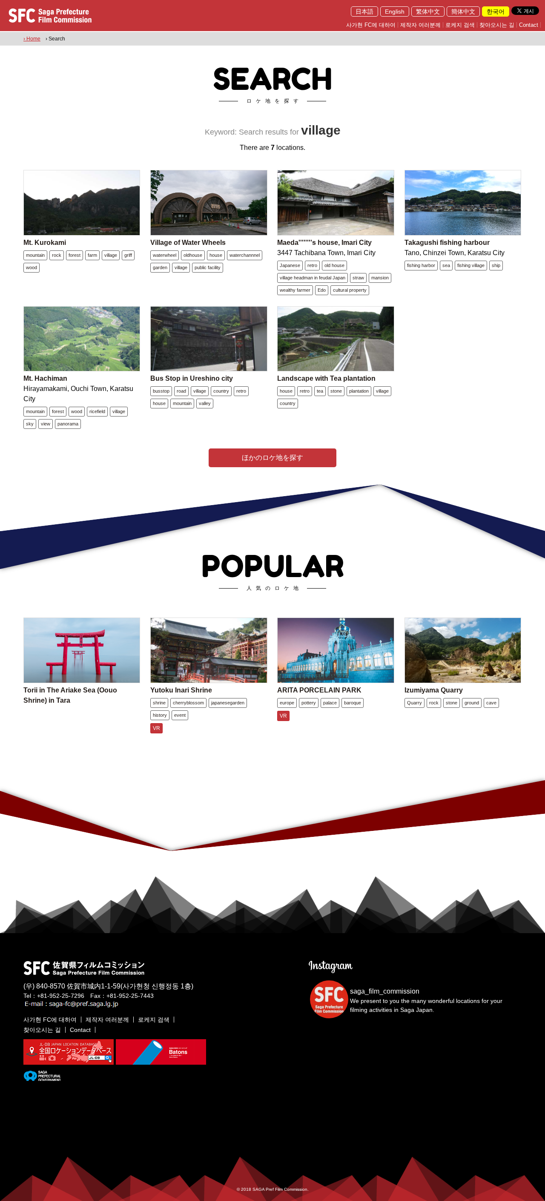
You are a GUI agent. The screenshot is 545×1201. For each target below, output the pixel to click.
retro (312, 265)
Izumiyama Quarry (433, 690)
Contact (528, 25)
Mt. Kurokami (44, 242)
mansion (380, 277)
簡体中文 (463, 11)
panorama (67, 423)
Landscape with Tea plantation (326, 378)
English (394, 11)
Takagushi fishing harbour (447, 242)
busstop (161, 391)
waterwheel (164, 255)
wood (31, 267)
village (110, 255)
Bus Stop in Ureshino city (191, 378)
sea (446, 265)
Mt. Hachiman (45, 378)
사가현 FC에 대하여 (371, 25)
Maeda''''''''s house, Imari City (324, 242)
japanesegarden (227, 702)
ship (496, 265)
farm (92, 255)
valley (205, 403)
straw (358, 277)
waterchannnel (244, 255)
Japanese (290, 265)
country (221, 391)
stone (336, 391)
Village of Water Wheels (188, 242)
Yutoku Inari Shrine (181, 690)
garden (160, 267)
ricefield (97, 411)
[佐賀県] (41, 1077)
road (181, 391)
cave (491, 702)
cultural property (350, 290)
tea (320, 391)
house (215, 255)
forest (74, 255)
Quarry (414, 702)
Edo (322, 290)
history (160, 715)
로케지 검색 (460, 25)
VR (156, 728)
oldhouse (193, 255)
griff (128, 255)
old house (334, 265)
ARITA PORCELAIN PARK (319, 690)
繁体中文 (428, 11)
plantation (359, 391)
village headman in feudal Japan (312, 277)
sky (30, 423)
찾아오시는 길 (496, 25)
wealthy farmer (295, 290)
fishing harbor (421, 265)
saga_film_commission (384, 991)
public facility (208, 267)
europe (287, 702)
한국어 (496, 11)
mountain (35, 255)
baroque (352, 702)
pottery (308, 702)
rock (56, 255)
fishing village (471, 265)
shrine (159, 702)
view (45, 423)
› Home (31, 39)
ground (472, 702)
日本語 (364, 11)
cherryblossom (188, 702)
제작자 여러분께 (420, 25)
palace (330, 702)
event (180, 715)
